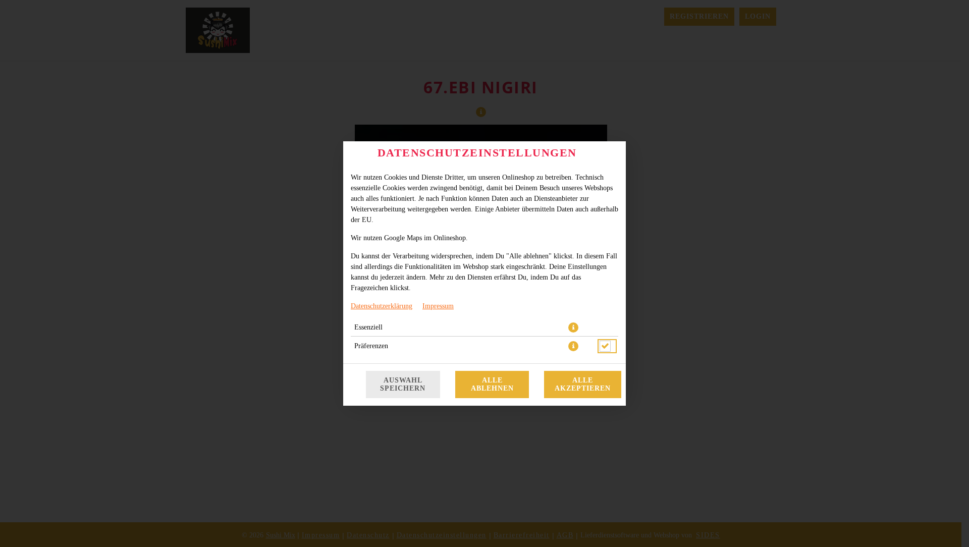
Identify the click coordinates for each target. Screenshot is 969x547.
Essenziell (368, 327)
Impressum (438, 306)
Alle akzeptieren (583, 384)
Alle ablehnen (492, 384)
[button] (573, 327)
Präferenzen (371, 346)
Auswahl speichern (402, 384)
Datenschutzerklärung (381, 306)
